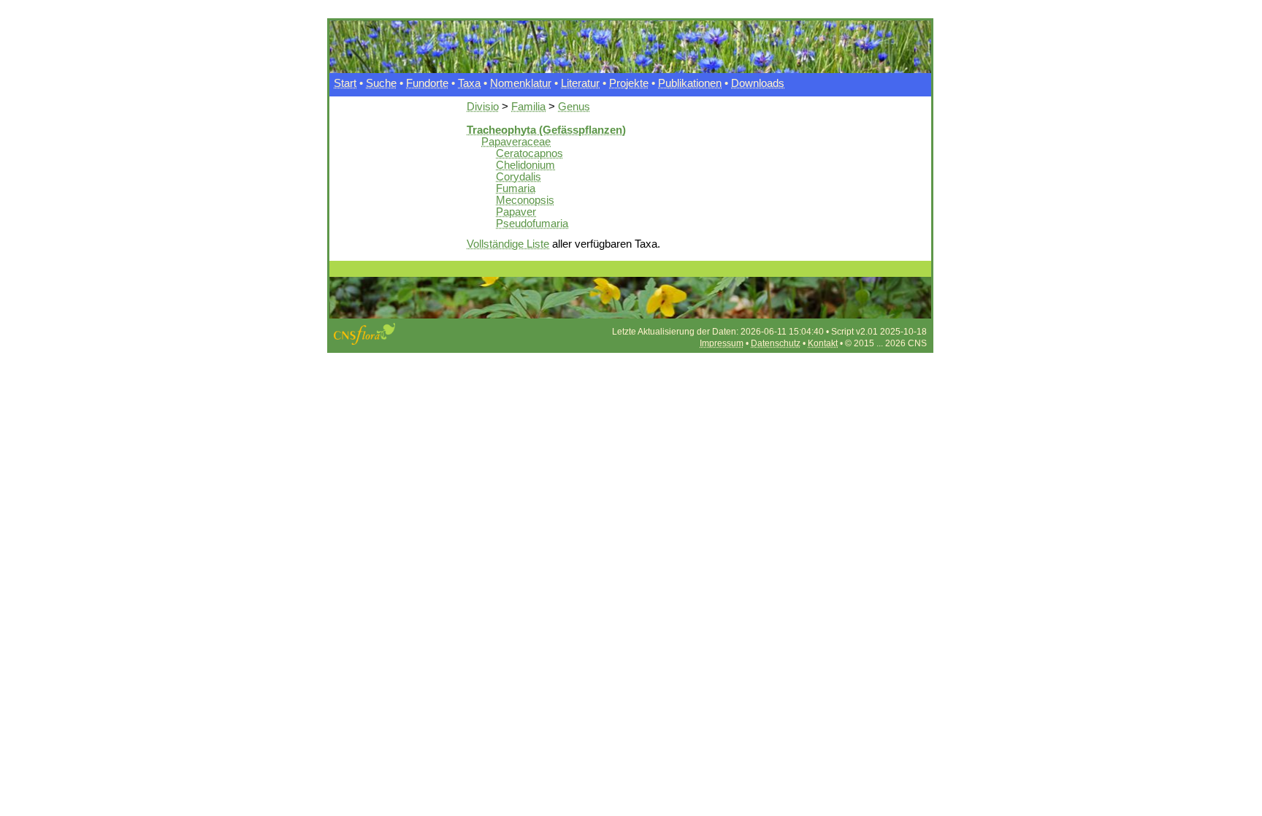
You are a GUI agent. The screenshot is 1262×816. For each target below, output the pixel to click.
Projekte (629, 83)
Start (345, 83)
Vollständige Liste (508, 244)
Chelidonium (525, 165)
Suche (381, 83)
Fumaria (515, 188)
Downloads (757, 83)
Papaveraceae (516, 142)
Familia (528, 107)
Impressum (721, 343)
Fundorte (427, 83)
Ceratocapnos (529, 153)
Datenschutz (775, 343)
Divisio (483, 107)
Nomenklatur (520, 83)
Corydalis (518, 177)
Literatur (580, 83)
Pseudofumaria (532, 223)
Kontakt (823, 343)
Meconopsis (525, 200)
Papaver (516, 212)
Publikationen (690, 83)
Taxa (469, 83)
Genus (574, 107)
